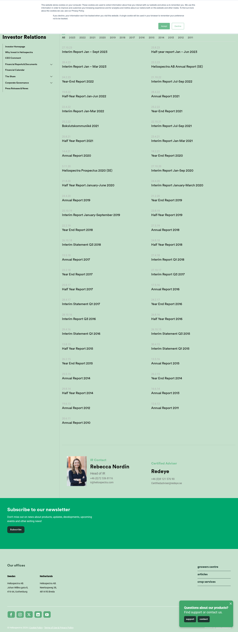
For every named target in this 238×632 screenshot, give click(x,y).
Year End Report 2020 (167, 155)
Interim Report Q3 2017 (168, 274)
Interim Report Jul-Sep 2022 (171, 81)
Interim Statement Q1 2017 (81, 304)
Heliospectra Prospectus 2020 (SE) (87, 170)
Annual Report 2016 (165, 289)
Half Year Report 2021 (77, 141)
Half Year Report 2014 (77, 393)
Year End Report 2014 (166, 378)
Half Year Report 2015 (77, 348)
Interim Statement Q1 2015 (170, 348)
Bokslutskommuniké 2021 (80, 126)
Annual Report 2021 (165, 96)
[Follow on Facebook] (11, 614)
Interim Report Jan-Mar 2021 (172, 141)
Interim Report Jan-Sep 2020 (172, 170)
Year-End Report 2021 (166, 111)
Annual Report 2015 (165, 363)
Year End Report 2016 (166, 304)
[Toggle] (51, 64)
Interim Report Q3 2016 (79, 319)
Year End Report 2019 (166, 200)
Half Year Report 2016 (166, 319)
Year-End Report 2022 (78, 81)
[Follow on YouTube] (47, 614)
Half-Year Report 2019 (166, 215)
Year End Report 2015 (77, 363)
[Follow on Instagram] (20, 614)
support (190, 619)
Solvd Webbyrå (223, 627)
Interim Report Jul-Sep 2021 (171, 126)
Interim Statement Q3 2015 (170, 333)
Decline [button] (178, 26)
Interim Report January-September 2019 (91, 215)
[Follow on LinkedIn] (38, 614)
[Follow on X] (29, 614)
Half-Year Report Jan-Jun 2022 (84, 96)
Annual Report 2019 (76, 200)
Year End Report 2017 (77, 274)
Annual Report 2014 (76, 378)
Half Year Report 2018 (166, 244)
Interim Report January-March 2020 (177, 185)
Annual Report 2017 (76, 259)
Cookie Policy (36, 627)
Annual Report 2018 (165, 230)
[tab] (63, 38)
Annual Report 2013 (165, 393)
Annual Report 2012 (76, 408)
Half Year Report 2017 (77, 289)
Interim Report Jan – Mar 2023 (84, 66)
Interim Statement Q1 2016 (81, 333)
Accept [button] (164, 26)
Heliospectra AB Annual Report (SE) (177, 66)
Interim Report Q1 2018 (167, 259)
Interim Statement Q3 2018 (81, 244)
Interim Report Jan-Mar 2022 (83, 111)
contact (204, 619)
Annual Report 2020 (76, 155)
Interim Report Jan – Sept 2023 (84, 52)
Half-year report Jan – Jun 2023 (174, 52)
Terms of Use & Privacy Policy (59, 627)
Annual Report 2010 (76, 422)
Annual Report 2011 (165, 408)
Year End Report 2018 (77, 230)
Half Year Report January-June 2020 (88, 185)
